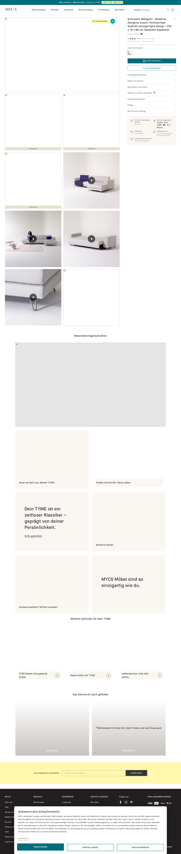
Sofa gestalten (33, 536)
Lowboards (66, 802)
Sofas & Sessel (99, 797)
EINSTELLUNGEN (90, 847)
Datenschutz (23, 839)
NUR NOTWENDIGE (140, 847)
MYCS (8, 797)
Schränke (68, 797)
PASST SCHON (40, 847)
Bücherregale (38, 802)
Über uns (8, 802)
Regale (37, 797)
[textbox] (94, 773)
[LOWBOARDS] (64, 727)
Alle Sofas (94, 802)
